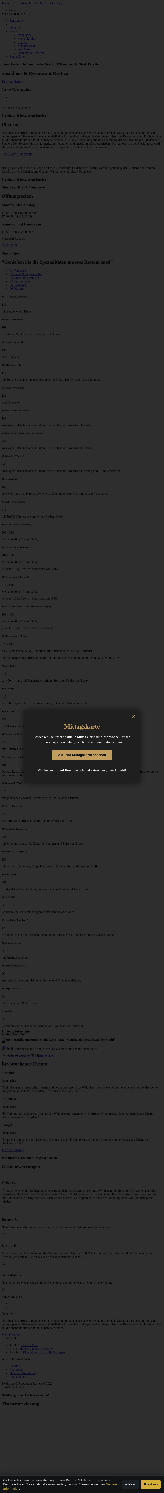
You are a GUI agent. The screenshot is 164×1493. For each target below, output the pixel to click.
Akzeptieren (150, 1484)
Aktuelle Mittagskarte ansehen (82, 755)
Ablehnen (130, 1484)
